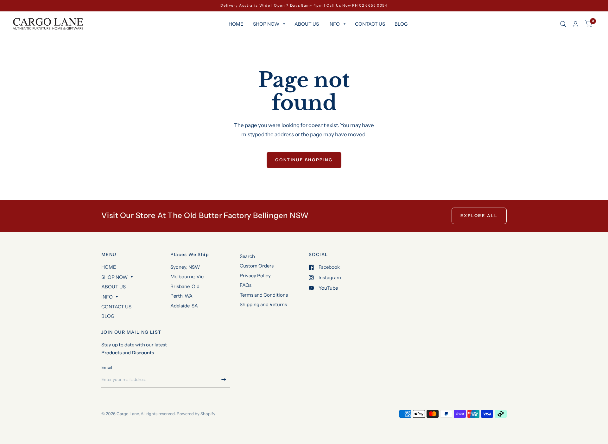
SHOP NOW (266, 24)
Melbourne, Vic (187, 276)
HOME (236, 24)
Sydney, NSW (185, 267)
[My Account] (575, 24)
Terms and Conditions (264, 295)
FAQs (245, 285)
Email (106, 367)
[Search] (563, 24)
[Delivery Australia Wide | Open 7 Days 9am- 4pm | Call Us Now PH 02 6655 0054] (304, 6)
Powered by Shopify (196, 413)
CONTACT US (370, 24)
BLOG (401, 24)
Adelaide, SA (184, 306)
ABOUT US (306, 24)
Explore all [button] (479, 215)
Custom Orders (257, 266)
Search (247, 256)
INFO (334, 24)
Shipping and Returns (263, 304)
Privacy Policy (255, 276)
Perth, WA (181, 296)
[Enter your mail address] (224, 379)
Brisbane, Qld (185, 286)
